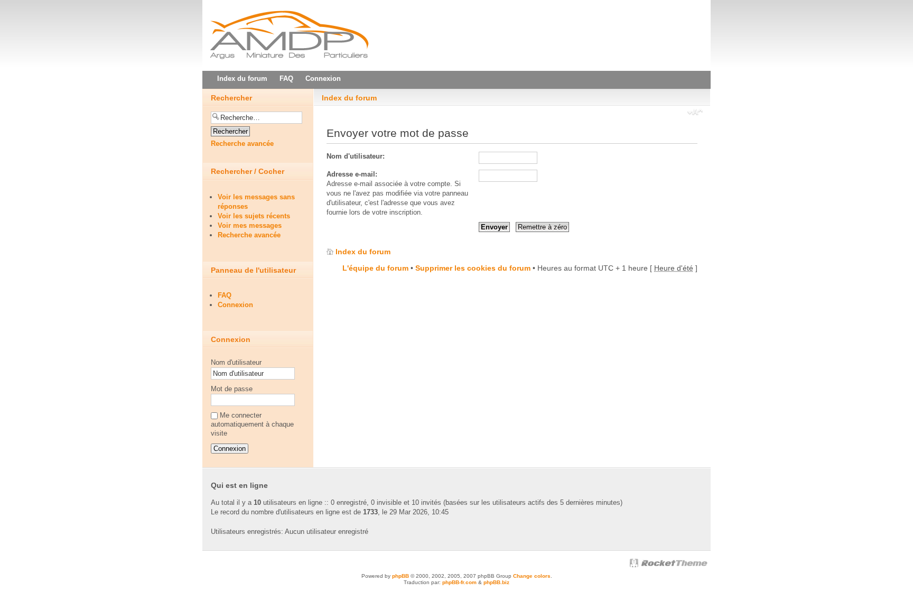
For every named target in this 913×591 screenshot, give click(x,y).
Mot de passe (232, 389)
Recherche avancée (242, 143)
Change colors (532, 576)
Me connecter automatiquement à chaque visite (252, 424)
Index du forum (349, 98)
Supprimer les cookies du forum (472, 268)
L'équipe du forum (375, 268)
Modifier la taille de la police (695, 113)
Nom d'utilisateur (236, 362)
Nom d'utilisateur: (356, 156)
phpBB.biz (496, 582)
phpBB (400, 576)
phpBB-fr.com (459, 582)
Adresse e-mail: (352, 174)
